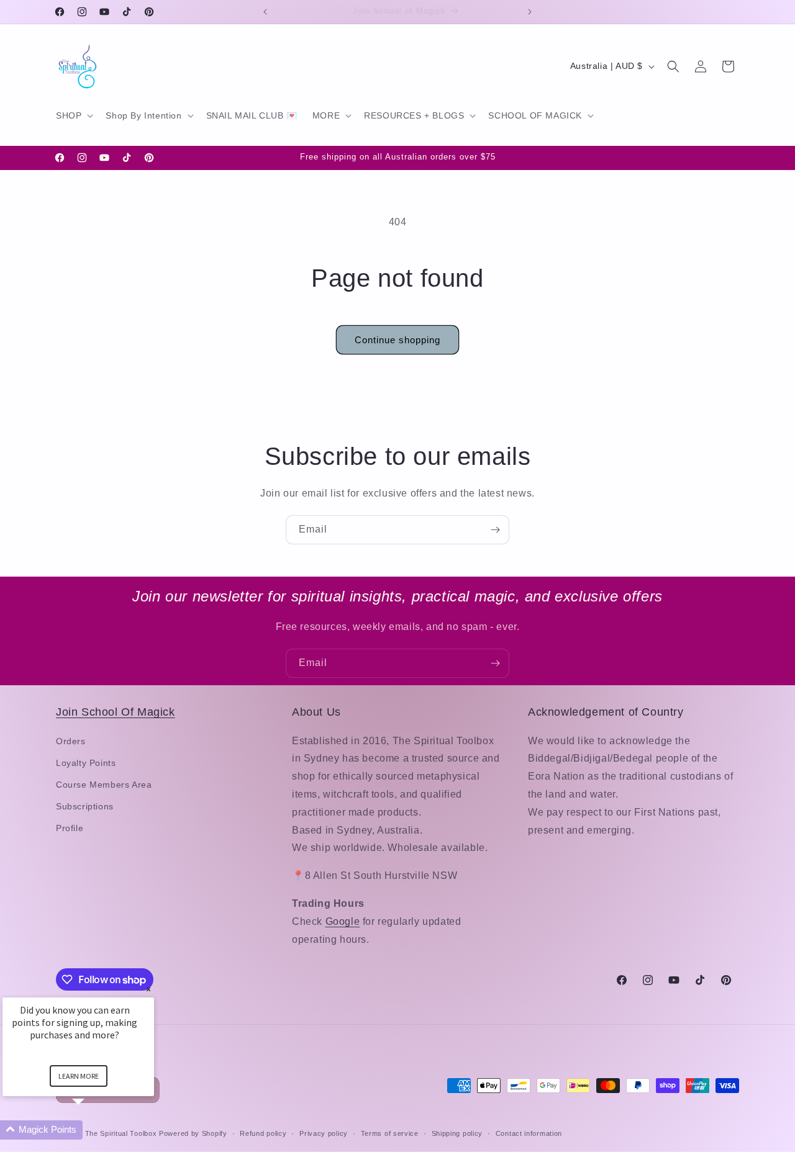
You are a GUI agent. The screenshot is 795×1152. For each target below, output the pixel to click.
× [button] (148, 989)
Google (342, 921)
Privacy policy (323, 1133)
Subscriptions (85, 806)
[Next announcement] (529, 12)
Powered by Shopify (193, 1133)
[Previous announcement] (265, 12)
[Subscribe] (495, 529)
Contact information (529, 1133)
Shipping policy (457, 1133)
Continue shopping (397, 340)
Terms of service (390, 1133)
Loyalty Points (86, 763)
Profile (69, 828)
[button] (73, 115)
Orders (71, 741)
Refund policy (263, 1133)
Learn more (78, 1076)
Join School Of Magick (115, 712)
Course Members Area (104, 785)
